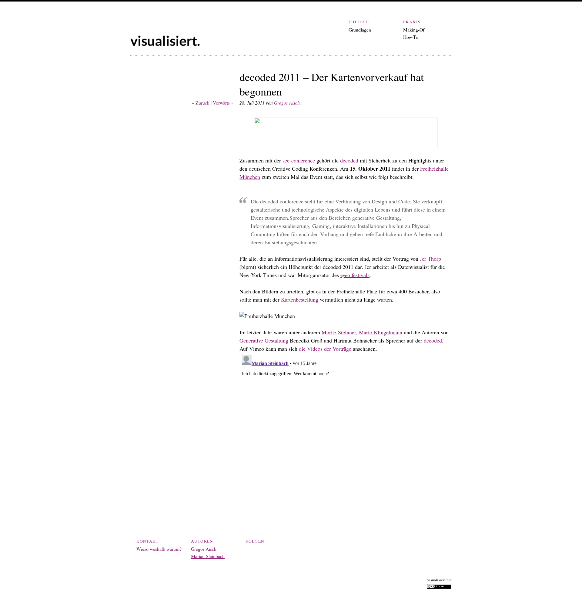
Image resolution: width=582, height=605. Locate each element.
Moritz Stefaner (339, 332)
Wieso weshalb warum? (159, 549)
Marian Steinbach (208, 556)
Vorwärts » (223, 102)
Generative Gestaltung (263, 340)
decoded (349, 160)
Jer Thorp (430, 258)
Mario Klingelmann (380, 332)
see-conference (299, 160)
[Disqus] (345, 428)
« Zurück (200, 102)
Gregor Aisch (287, 102)
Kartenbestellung (299, 299)
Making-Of (413, 29)
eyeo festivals (355, 275)
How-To (410, 37)
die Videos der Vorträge (325, 348)
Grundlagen (360, 29)
